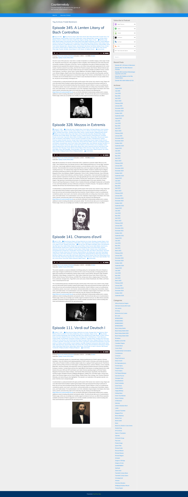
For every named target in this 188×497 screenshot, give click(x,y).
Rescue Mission (119, 450)
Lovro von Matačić (98, 144)
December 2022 (119, 198)
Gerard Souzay (80, 250)
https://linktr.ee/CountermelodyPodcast (63, 92)
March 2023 (118, 190)
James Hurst (67, 252)
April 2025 (118, 128)
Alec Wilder (88, 244)
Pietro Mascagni (62, 147)
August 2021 (118, 238)
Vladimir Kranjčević (97, 149)
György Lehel (84, 44)
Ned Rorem (55, 255)
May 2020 (117, 275)
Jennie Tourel (71, 143)
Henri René (106, 250)
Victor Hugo (83, 149)
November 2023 (119, 170)
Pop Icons (117, 440)
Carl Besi (102, 335)
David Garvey (104, 246)
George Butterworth (57, 250)
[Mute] (103, 53)
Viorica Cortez (89, 149)
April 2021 (118, 248)
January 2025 (118, 135)
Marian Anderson (64, 47)
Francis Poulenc (77, 249)
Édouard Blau (94, 137)
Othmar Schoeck (89, 255)
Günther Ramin (76, 44)
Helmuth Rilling (102, 44)
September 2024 (119, 145)
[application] (81, 53)
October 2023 (118, 173)
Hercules (95, 141)
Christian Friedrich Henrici (68, 43)
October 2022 (118, 203)
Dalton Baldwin (97, 246)
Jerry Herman (73, 252)
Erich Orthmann (75, 337)
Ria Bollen (66, 49)
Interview (117, 403)
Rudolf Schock (65, 346)
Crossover (118, 355)
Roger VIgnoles (96, 147)
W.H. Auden (105, 149)
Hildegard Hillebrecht (98, 340)
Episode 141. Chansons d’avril (77, 237)
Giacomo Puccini (119, 375)
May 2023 (117, 185)
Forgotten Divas (103, 36)
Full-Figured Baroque (95, 129)
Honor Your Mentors (120, 395)
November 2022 (119, 200)
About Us (55, 15)
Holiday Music (79, 38)
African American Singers (70, 36)
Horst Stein (106, 340)
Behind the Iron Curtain (85, 241)
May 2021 (117, 245)
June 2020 (118, 273)
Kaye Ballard (105, 252)
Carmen (79, 135)
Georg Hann (72, 338)
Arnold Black (94, 244)
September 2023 (119, 175)
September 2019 (119, 295)
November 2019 (119, 290)
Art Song (67, 129)
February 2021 (119, 253)
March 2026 (118, 100)
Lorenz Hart (75, 253)
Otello (73, 344)
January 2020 (118, 285)
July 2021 (117, 240)
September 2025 (119, 115)
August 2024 (118, 148)
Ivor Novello (60, 252)
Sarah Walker (56, 149)
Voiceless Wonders (89, 132)
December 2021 (119, 228)
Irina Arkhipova (56, 143)
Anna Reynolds (67, 41)
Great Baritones (70, 242)
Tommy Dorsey (58, 258)
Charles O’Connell (57, 43)
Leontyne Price (56, 253)
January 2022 (118, 225)
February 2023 (119, 193)
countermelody (100, 49)
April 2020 (118, 278)
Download (71, 56)
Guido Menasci (68, 141)
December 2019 (119, 288)
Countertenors (119, 353)
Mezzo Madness (77, 130)
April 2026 (118, 98)
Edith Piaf (77, 247)
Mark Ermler (67, 146)
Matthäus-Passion (73, 47)
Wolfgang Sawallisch (78, 150)
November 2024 (119, 140)
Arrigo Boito (90, 134)
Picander (61, 49)
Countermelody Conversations (123, 350)
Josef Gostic (86, 341)
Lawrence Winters (66, 343)
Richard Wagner (79, 147)
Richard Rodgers (79, 256)
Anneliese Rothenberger (62, 335)
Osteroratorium (96, 47)
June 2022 (118, 213)
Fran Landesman (69, 249)
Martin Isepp (98, 253)
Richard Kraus (101, 344)
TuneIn (64, 57)
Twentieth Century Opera (74, 132)
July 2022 (117, 210)
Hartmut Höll (83, 141)
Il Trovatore (55, 341)
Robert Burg (59, 346)
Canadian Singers (101, 241)
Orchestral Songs (119, 438)
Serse (60, 149)
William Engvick (82, 258)
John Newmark (80, 46)
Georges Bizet (86, 140)
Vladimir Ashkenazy (73, 258)
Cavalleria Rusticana (86, 135)
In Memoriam (118, 400)
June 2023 (118, 183)
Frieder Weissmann (101, 337)
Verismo (83, 132)
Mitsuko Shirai (81, 146)
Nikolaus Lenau (62, 255)
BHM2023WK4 (119, 325)
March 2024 (118, 160)
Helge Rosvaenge (82, 340)
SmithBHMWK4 (119, 465)
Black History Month (81, 36)
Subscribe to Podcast (65, 15)
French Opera (86, 129)
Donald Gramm (65, 247)
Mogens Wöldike (81, 47)
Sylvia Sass (118, 470)
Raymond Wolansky (93, 344)
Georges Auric (65, 250)
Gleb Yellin (86, 250)
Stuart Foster (96, 256)
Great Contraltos (65, 38)
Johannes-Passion (72, 46)
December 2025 (119, 108)
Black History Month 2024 (122, 330)
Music (116, 423)
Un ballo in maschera (96, 346)
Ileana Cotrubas (119, 398)
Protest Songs (118, 443)
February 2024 (119, 163)
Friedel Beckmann (68, 44)
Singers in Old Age (84, 39)
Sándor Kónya (80, 346)
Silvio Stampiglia (66, 149)
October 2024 (118, 143)
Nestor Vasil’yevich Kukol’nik (91, 146)
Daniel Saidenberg (84, 43)
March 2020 (118, 280)
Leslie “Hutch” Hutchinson (66, 253)
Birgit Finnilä (81, 41)
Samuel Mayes (72, 49)
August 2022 (118, 208)
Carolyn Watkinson (105, 41)
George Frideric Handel (77, 140)
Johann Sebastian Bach (88, 38)
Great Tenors (72, 38)
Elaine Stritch (97, 247)
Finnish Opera (119, 365)
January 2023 (118, 195)
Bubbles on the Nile (120, 340)
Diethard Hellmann (93, 43)
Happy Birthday (56, 130)
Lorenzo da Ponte (69, 144)
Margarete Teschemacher (92, 343)
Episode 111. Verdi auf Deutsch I (79, 327)
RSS (68, 57)
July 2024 (117, 150)
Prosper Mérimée (71, 147)
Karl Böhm (105, 143)
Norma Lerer (89, 47)
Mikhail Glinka (74, 146)
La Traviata (59, 343)
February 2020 (119, 283)
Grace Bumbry (62, 340)
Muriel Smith (105, 253)
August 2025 (118, 118)
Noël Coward (75, 255)
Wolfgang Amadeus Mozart (101, 132)
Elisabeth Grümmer (66, 337)
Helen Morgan (99, 250)
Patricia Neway (103, 255)
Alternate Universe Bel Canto (122, 305)
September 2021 (119, 235)
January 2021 (118, 255)
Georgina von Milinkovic (80, 338)
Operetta (117, 435)
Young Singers (119, 488)
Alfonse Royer (68, 134)
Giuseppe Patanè (91, 338)
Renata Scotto (119, 448)
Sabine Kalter (73, 346)
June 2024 (118, 153)
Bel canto (72, 129)
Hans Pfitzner (93, 250)
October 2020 (118, 263)
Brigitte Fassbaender (89, 41)
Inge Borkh (60, 341)
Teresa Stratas (87, 346)
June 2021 (118, 243)
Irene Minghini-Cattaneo (103, 141)
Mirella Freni (118, 418)
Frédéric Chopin (85, 249)
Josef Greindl (92, 341)
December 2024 (119, 138)
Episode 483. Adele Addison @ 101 (124, 80)
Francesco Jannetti (75, 138)
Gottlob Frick (55, 340)
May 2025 (117, 125)
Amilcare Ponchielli (83, 134)
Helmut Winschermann (93, 44)
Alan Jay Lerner (81, 244)
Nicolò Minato (102, 146)
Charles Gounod (89, 246)
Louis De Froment (89, 144)
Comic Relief (118, 348)
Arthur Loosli (101, 244)
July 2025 (117, 120)
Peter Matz (58, 256)
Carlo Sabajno (73, 135)
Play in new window (62, 56)
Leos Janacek (61, 144)
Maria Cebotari (102, 343)
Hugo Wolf (55, 252)
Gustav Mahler (119, 388)
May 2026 (117, 95)
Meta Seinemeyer (60, 344)
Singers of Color (92, 39)
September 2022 (119, 205)
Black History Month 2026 (122, 335)
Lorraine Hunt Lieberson (79, 144)
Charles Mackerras (96, 135)
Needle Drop (76, 39)
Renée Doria (64, 256)
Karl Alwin (100, 143)
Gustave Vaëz (76, 141)
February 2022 (119, 223)
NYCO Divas (118, 430)
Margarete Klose (60, 146)
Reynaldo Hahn (71, 256)
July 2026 (117, 90)
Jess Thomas (79, 341)
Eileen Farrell (90, 247)
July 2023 (117, 180)
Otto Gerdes (78, 344)
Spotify (60, 57)
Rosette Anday (103, 147)
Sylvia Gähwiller (103, 256)
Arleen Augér (75, 41)
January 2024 (118, 165)
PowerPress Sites (97, 494)
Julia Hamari (87, 46)
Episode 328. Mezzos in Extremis (79, 124)
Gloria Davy (106, 338)
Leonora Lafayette (75, 343)
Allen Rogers (75, 134)
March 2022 (118, 220)
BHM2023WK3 (119, 323)
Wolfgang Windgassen (74, 347)
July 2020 (117, 270)
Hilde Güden (90, 340)
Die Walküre (80, 137)
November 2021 (119, 230)
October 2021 (118, 233)
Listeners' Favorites (99, 38)
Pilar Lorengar (85, 344)
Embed (93, 56)
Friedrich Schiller (56, 338)
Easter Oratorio (102, 43)
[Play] (54, 53)
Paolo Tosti (96, 255)
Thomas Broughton (75, 149)
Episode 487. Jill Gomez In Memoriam (125, 65)
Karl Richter (93, 46)
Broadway (94, 241)
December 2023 (119, 168)
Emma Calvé (61, 249)
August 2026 (118, 88)
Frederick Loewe (94, 249)
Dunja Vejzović (86, 137)
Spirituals (117, 468)
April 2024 (118, 158)
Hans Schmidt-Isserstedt (72, 340)
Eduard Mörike (83, 247)
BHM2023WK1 (119, 318)
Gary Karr (69, 140)
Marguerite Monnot (90, 253)
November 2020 (119, 260)
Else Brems (61, 44)
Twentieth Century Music (62, 132)
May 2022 (117, 215)
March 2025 (118, 130)
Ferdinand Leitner (83, 337)
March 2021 (118, 250)
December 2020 (119, 258)
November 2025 (119, 110)
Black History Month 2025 (93, 36)
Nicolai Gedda (68, 344)
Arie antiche (118, 308)
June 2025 (118, 123)
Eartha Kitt (72, 247)
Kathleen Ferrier (100, 46)
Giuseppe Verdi (92, 332)
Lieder (61, 130)
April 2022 (118, 218)
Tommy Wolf (65, 258)
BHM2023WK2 (119, 320)
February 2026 (119, 103)
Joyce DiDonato (93, 143)
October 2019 (118, 293)
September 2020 (119, 265)
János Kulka (73, 341)
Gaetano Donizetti (62, 140)
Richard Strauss (119, 453)
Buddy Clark (74, 246)
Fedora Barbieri (66, 138)
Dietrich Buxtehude (57, 247)
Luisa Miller (83, 343)
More (72, 57)
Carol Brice (97, 41)
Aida (101, 333)
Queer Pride (118, 445)
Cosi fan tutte (60, 137)
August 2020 (118, 268)
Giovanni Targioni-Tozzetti (96, 140)
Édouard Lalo (101, 137)
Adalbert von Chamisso (59, 134)
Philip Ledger (56, 49)
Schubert (117, 458)
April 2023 (118, 188)
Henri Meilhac (89, 141)
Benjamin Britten (98, 134)
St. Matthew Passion (89, 49)
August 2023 (118, 178)
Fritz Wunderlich (64, 338)
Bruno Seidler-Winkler (64, 135)
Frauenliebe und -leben (85, 138)
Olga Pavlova (82, 255)
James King (66, 341)
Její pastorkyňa (63, 143)
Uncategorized (119, 478)
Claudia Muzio (119, 345)
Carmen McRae (81, 246)
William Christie (56, 150)
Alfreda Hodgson (60, 41)
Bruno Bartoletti (85, 335)
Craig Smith (77, 43)
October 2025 (118, 113)
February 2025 (119, 133)
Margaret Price (88, 242)
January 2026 (118, 105)
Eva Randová (59, 138)
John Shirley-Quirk (91, 252)
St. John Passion (80, 49)
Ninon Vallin (69, 255)
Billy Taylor (57, 246)
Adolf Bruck (102, 39)
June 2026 (118, 93)
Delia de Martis (73, 137)
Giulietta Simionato (60, 141)
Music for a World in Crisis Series (65, 39)
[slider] (107, 53)
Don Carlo (58, 337)
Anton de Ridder (72, 335)
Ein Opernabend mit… (121, 363)
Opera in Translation (84, 333)
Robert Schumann (87, 147)
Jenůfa (76, 143)
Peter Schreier (103, 47)
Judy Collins (98, 252)
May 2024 (117, 155)
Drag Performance (120, 358)
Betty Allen (78, 335)
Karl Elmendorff (99, 341)
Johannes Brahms (81, 252)
